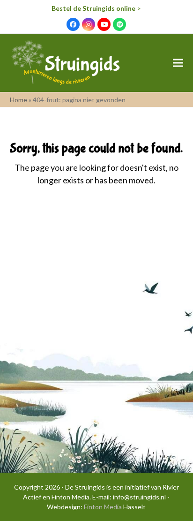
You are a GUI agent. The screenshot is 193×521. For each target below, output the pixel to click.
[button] (178, 63)
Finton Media (103, 507)
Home (18, 100)
